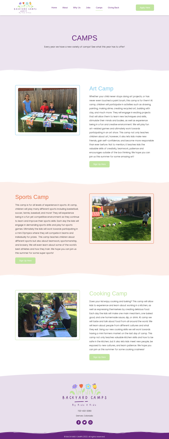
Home (54, 7)
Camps (99, 7)
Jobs (88, 7)
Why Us (77, 7)
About (65, 7)
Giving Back (113, 7)
